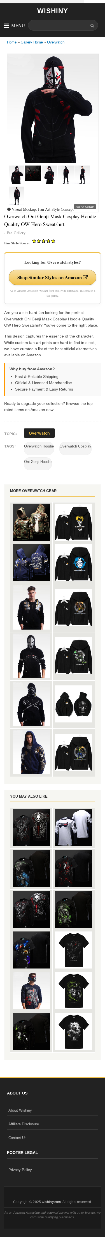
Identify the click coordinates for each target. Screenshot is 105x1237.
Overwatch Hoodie (39, 446)
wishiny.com (51, 1202)
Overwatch (55, 42)
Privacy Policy (20, 1170)
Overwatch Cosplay (75, 446)
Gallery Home (32, 42)
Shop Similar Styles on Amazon (50, 277)
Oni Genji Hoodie (38, 462)
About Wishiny (20, 1110)
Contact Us (17, 1138)
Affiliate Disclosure (23, 1124)
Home (12, 42)
